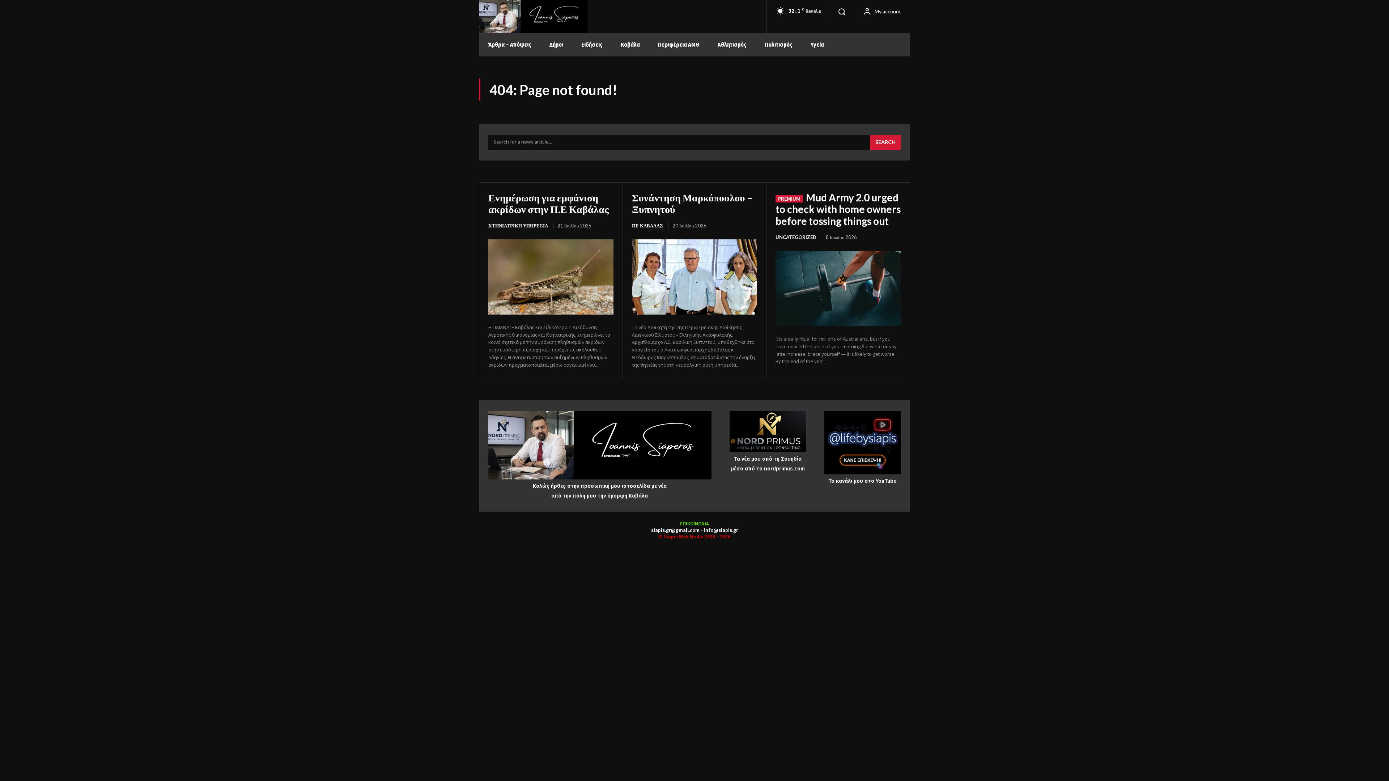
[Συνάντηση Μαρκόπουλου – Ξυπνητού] (694, 277)
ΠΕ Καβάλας (647, 226)
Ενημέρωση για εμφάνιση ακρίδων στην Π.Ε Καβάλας (548, 203)
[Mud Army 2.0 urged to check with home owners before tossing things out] (838, 288)
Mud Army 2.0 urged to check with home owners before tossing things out (838, 209)
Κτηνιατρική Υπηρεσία (518, 226)
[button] (841, 11)
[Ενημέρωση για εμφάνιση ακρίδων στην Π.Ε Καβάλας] (550, 277)
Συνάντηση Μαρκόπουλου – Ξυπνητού (692, 203)
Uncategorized (796, 237)
